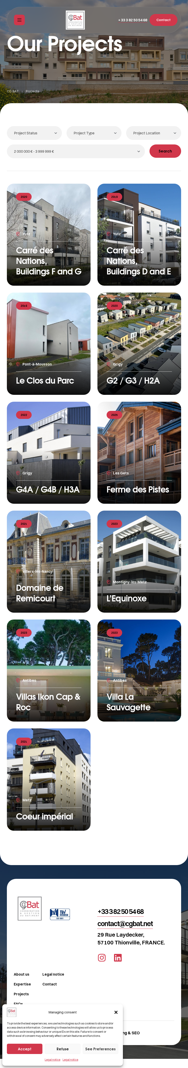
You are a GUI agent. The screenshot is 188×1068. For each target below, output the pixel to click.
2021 (24, 524)
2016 (24, 305)
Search (165, 151)
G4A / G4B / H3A (48, 489)
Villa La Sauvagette (128, 701)
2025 (114, 415)
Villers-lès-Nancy (37, 571)
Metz (27, 800)
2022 (24, 415)
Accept (24, 1049)
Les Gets (121, 473)
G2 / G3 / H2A (133, 380)
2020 (24, 197)
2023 (114, 524)
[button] (116, 1012)
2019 (114, 197)
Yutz (26, 234)
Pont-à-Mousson (37, 364)
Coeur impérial (44, 816)
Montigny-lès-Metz (130, 582)
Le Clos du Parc (45, 380)
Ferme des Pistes (138, 489)
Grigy (118, 364)
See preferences (100, 1049)
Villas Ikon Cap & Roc (48, 701)
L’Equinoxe (127, 598)
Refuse (63, 1049)
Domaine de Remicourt (39, 592)
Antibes (29, 680)
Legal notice (52, 1059)
